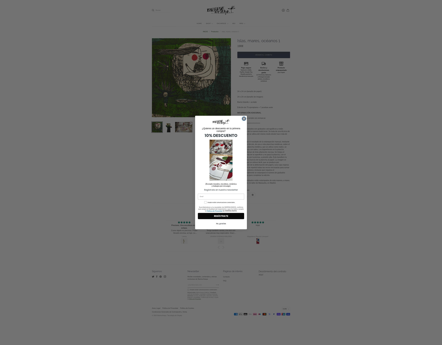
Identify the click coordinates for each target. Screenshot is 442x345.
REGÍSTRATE (221, 216)
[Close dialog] (244, 119)
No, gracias (221, 223)
